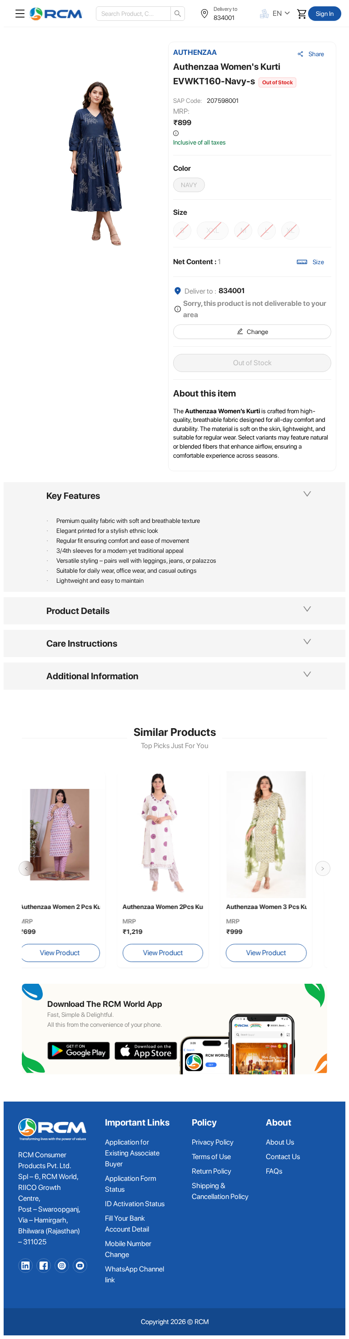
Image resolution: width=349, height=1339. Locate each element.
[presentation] (26, 868)
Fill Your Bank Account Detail (127, 1223)
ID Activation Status (135, 1203)
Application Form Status (130, 1184)
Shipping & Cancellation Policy (220, 1191)
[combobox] (129, 14)
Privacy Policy (213, 1142)
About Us (280, 1142)
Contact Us (283, 1156)
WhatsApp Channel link (134, 1274)
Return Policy (211, 1171)
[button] (174, 495)
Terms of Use (211, 1156)
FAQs (274, 1171)
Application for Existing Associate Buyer (132, 1153)
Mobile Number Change (128, 1249)
